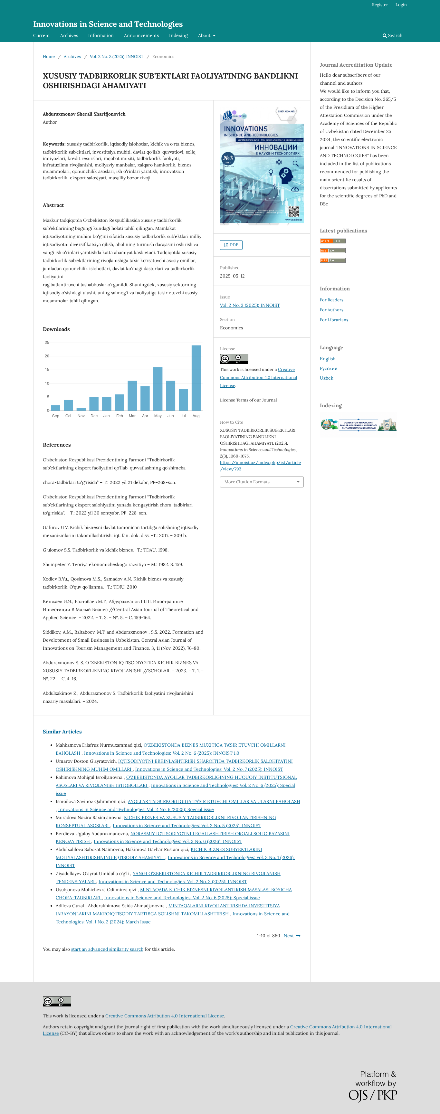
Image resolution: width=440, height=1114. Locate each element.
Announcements (141, 35)
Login (401, 4)
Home (49, 56)
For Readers (331, 300)
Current (41, 35)
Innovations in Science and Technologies (108, 24)
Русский (329, 368)
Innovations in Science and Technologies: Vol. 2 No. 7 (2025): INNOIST (209, 769)
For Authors (331, 310)
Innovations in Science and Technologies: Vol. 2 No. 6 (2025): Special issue (136, 809)
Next (289, 936)
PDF (233, 245)
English (327, 359)
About (205, 35)
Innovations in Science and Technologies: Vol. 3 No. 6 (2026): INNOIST (168, 841)
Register (380, 4)
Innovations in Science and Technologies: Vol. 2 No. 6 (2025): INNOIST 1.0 (161, 753)
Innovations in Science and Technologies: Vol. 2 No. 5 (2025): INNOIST (187, 825)
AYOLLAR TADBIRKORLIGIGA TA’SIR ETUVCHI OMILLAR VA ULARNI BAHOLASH (214, 801)
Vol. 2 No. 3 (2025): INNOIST (116, 56)
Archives (69, 35)
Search (394, 35)
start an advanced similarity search (107, 949)
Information (101, 35)
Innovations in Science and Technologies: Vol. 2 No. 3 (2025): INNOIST (173, 881)
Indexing (178, 35)
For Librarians (334, 320)
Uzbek (326, 378)
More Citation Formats (247, 482)
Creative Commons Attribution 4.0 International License (258, 377)
